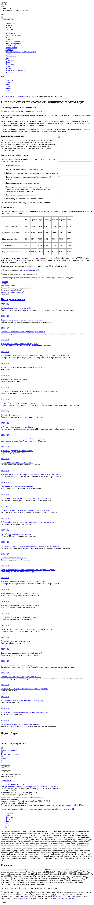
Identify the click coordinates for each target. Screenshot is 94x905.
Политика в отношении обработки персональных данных (23, 809)
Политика (9, 62)
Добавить (4, 282)
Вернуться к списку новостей (12, 292)
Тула (7, 92)
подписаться (6, 781)
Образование (11, 56)
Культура (9, 54)
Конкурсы (9, 29)
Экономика (10, 72)
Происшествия (11, 48)
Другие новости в (28, 270)
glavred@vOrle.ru (25, 898)
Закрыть (5, 294)
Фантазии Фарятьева (9, 749)
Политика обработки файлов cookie (61, 809)
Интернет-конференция (15, 41)
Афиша (8, 27)
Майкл (3, 757)
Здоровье (9, 50)
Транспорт (10, 60)
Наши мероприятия (13, 43)
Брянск (8, 82)
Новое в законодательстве (16, 70)
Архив (8, 68)
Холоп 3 (4, 761)
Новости (9, 25)
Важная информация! (14, 46)
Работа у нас (10, 23)
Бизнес (8, 66)
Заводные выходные (13, 35)
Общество (9, 39)
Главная (4, 96)
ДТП (7, 37)
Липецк (9, 88)
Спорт (8, 58)
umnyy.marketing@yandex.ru (64, 898)
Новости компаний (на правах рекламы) (21, 52)
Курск (8, 86)
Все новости (10, 33)
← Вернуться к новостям (11, 270)
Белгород (9, 80)
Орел (8, 90)
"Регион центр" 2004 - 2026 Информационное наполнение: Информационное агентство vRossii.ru (28, 786)
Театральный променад (10, 753)
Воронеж (9, 84)
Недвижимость (11, 64)
